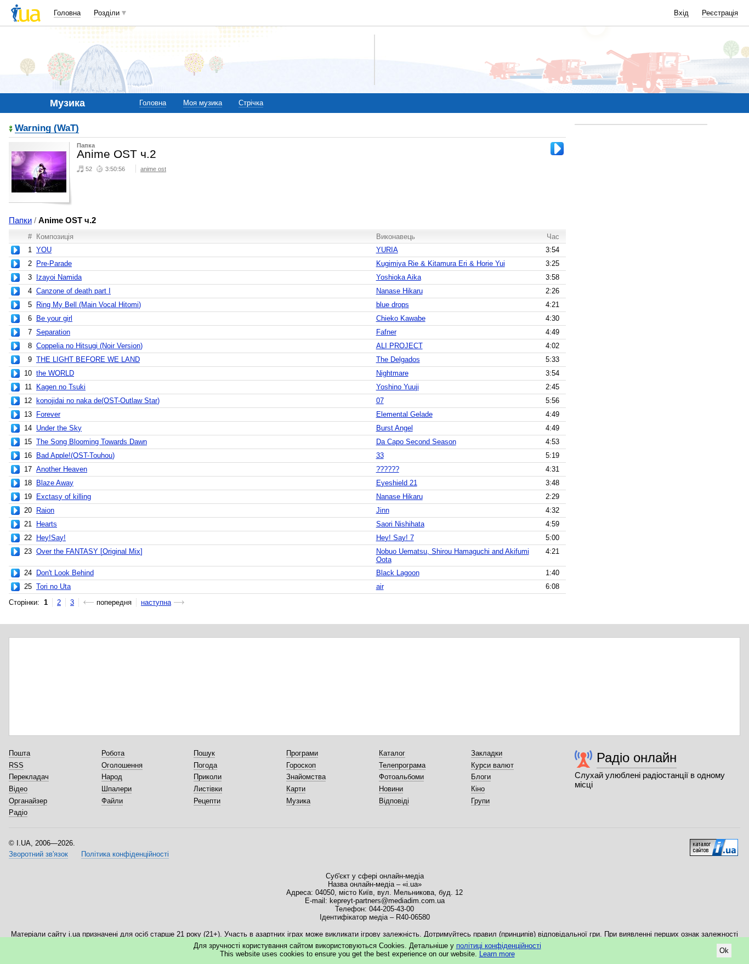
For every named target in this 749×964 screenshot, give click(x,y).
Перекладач (29, 777)
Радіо (18, 812)
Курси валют (492, 765)
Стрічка (251, 103)
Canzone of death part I (73, 291)
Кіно (478, 789)
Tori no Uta (53, 586)
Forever (48, 414)
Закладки (486, 753)
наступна (156, 602)
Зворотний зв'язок (38, 854)
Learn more (497, 954)
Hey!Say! (51, 538)
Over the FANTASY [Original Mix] (89, 551)
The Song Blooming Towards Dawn (91, 442)
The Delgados (398, 359)
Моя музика (202, 103)
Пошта (19, 753)
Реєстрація (720, 13)
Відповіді (394, 801)
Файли (112, 801)
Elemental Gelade (404, 414)
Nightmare (392, 373)
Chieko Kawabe (400, 318)
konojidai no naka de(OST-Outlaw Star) (98, 400)
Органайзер (28, 801)
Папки (20, 220)
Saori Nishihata (400, 524)
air (380, 586)
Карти (295, 789)
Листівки (208, 789)
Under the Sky (59, 428)
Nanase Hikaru (399, 291)
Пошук (204, 753)
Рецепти (207, 801)
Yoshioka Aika (398, 277)
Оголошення (122, 765)
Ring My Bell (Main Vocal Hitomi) (88, 304)
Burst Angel (394, 428)
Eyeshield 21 (396, 483)
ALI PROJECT (399, 346)
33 (380, 455)
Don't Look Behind (65, 573)
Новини (391, 789)
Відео (18, 789)
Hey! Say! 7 (395, 538)
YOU (44, 250)
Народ (111, 777)
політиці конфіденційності (498, 946)
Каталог (392, 753)
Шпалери (116, 789)
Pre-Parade (54, 263)
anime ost (153, 169)
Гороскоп (301, 765)
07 (380, 400)
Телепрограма (402, 765)
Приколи (208, 777)
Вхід (681, 13)
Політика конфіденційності (125, 854)
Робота (112, 753)
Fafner (386, 332)
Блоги (481, 777)
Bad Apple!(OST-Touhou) (75, 455)
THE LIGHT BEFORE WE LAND (88, 359)
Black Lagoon (397, 573)
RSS (16, 765)
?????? (387, 469)
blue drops (392, 304)
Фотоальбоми (401, 777)
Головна (67, 13)
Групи (480, 801)
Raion (45, 510)
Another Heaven (61, 469)
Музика (298, 801)
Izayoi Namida (59, 277)
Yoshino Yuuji (397, 387)
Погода (205, 765)
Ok (724, 950)
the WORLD (55, 373)
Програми (302, 753)
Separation (53, 332)
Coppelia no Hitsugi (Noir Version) (89, 346)
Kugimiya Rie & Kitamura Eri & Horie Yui (440, 263)
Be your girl (54, 318)
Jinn (382, 510)
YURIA (387, 250)
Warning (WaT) (47, 128)
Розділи (107, 13)
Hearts (46, 524)
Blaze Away (54, 483)
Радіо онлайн (637, 757)
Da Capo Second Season (416, 442)
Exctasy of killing (63, 496)
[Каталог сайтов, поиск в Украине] (714, 843)
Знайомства (306, 777)
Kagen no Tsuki (61, 387)
